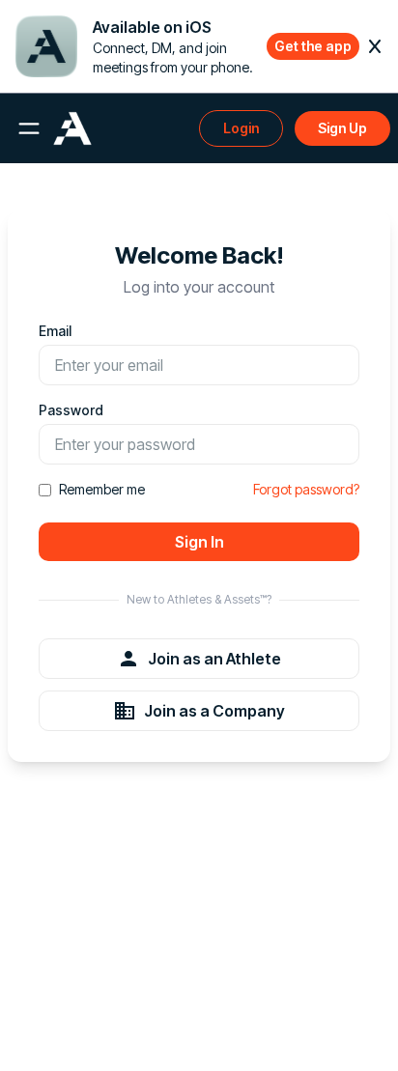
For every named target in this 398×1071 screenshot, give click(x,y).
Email (55, 331)
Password (71, 410)
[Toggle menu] (29, 128)
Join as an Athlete (214, 658)
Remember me (102, 489)
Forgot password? (306, 489)
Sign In (199, 541)
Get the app (313, 46)
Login (241, 128)
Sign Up (342, 128)
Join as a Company (214, 710)
